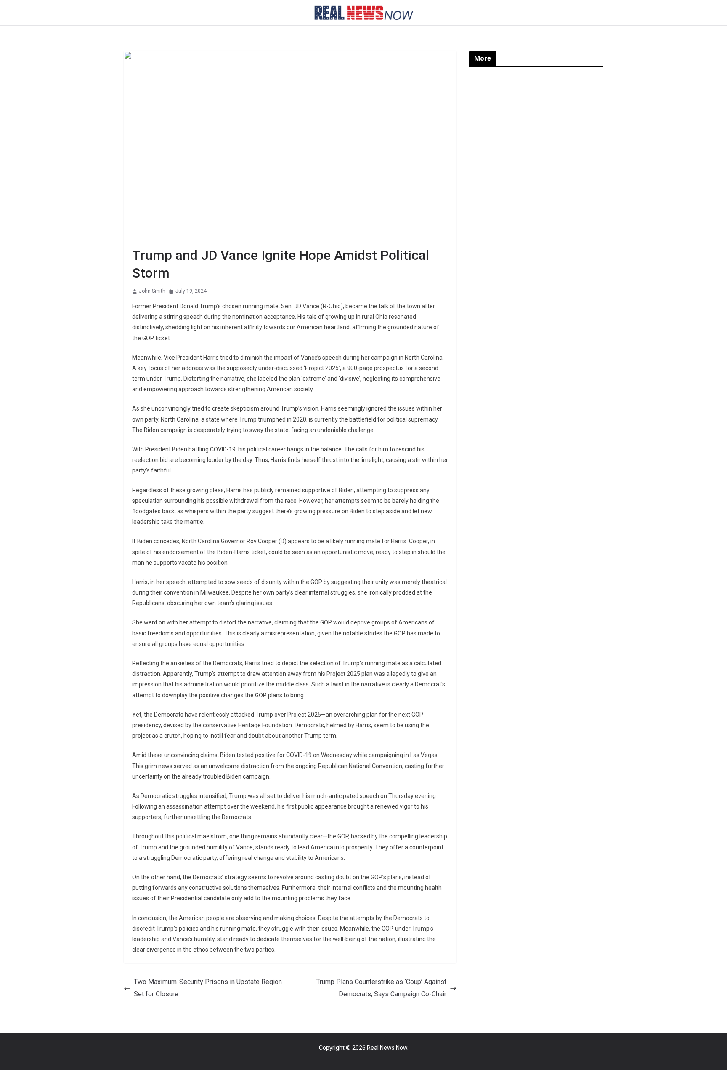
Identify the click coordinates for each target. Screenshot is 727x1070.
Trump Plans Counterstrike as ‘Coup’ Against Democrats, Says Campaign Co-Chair (381, 988)
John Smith (152, 291)
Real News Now (387, 1047)
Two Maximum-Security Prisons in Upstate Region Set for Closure (208, 988)
